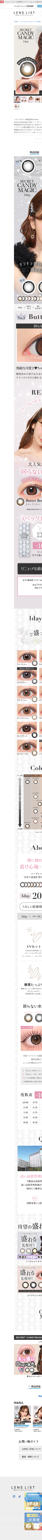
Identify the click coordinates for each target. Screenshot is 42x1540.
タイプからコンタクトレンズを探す (30, 21)
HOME (16, 21)
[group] (22, 1418)
